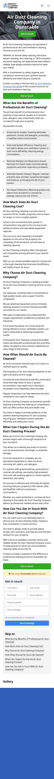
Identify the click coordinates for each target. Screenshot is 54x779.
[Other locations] (42, 5)
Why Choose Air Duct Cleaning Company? (24, 650)
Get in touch (27, 33)
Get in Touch (27, 96)
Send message (27, 623)
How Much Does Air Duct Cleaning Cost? (24, 646)
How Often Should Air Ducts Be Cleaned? (24, 654)
